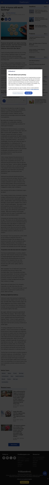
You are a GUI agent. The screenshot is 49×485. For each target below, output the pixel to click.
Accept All (28, 93)
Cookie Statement (34, 89)
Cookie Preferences (18, 93)
